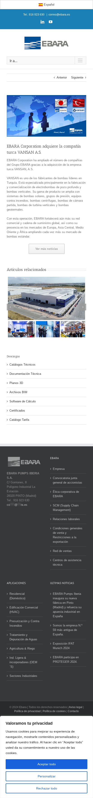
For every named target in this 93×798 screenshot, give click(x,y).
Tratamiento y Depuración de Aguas (23, 637)
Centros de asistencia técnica (67, 562)
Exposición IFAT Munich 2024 (63, 646)
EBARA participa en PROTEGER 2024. (66, 659)
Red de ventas (62, 551)
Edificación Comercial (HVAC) (23, 610)
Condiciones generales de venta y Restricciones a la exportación (67, 535)
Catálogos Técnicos (22, 364)
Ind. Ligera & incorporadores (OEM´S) (23, 662)
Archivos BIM (18, 392)
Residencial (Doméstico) (17, 596)
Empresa (59, 469)
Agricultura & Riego (22, 648)
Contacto (73, 711)
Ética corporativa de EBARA (66, 494)
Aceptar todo (46, 764)
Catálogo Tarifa (19, 419)
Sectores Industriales (23, 676)
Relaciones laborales (66, 519)
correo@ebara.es (59, 14)
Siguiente (77, 77)
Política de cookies (54, 711)
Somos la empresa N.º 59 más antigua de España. (67, 630)
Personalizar (47, 776)
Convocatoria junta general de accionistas (67, 480)
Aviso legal (75, 707)
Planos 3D (16, 383)
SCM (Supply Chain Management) (66, 508)
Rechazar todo (46, 788)
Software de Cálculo (22, 401)
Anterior (62, 77)
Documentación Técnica (25, 373)
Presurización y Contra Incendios (24, 623)
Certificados (17, 410)
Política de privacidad (27, 711)
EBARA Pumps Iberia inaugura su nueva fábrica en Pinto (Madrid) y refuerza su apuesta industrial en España (67, 605)
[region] (46, 757)
